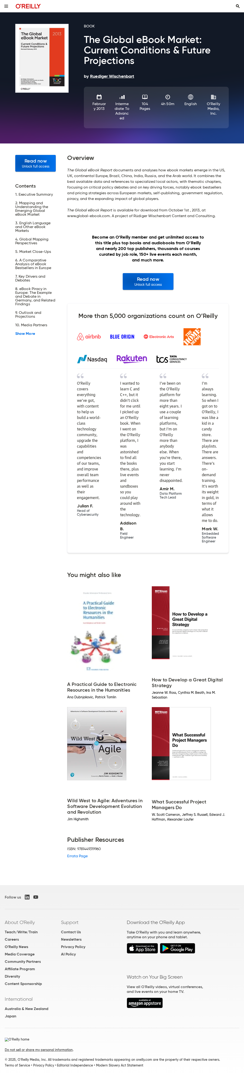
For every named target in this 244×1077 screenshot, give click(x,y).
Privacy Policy (73, 946)
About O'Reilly (20, 922)
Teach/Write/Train (21, 931)
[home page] (28, 6)
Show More (25, 334)
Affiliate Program (20, 968)
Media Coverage (20, 954)
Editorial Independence (75, 1065)
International (19, 999)
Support (70, 922)
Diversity (12, 976)
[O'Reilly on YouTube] (35, 897)
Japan (10, 1016)
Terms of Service (17, 1065)
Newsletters (71, 939)
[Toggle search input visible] (238, 6)
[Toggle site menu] (6, 6)
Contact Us (71, 931)
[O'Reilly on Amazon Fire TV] (145, 1006)
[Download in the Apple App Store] (142, 952)
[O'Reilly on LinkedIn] (27, 897)
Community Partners (23, 961)
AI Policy (68, 954)
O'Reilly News (16, 946)
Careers (12, 939)
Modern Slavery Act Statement (119, 1065)
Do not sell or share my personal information (39, 1050)
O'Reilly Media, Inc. (213, 109)
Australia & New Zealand (26, 1008)
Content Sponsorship (23, 983)
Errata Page (77, 856)
